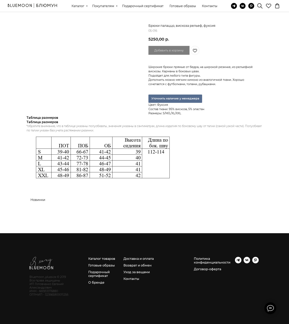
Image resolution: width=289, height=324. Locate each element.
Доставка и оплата (138, 259)
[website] (260, 6)
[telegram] (234, 6)
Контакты (209, 6)
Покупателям (103, 6)
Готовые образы (182, 6)
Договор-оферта (207, 269)
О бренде (96, 282)
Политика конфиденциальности (212, 260)
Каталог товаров (101, 259)
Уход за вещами (136, 272)
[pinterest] (251, 6)
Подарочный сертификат (143, 6)
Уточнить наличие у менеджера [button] (175, 98)
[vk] (243, 6)
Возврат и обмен (137, 265)
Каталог (78, 6)
